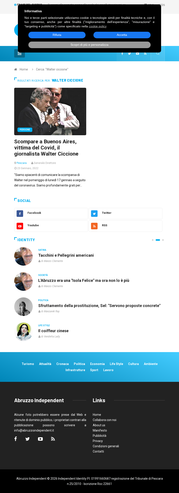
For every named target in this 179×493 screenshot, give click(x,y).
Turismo (28, 364)
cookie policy (98, 26)
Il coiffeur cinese (53, 330)
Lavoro (108, 370)
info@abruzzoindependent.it (34, 430)
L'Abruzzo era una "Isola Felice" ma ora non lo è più (83, 280)
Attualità (45, 364)
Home (24, 69)
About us (99, 425)
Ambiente (151, 364)
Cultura (133, 364)
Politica (43, 300)
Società (43, 275)
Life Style (44, 325)
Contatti (98, 451)
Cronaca (62, 364)
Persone (25, 129)
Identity (26, 240)
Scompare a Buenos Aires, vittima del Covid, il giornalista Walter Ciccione (46, 148)
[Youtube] (137, 53)
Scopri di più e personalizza (89, 44)
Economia (97, 364)
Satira (42, 250)
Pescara (22, 163)
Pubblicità (99, 435)
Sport (94, 370)
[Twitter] (129, 53)
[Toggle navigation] (19, 53)
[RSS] (145, 53)
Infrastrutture (75, 370)
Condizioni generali (106, 446)
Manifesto (100, 430)
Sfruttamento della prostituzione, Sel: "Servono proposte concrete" (99, 305)
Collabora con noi (104, 420)
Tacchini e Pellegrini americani (66, 255)
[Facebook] (122, 53)
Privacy (98, 441)
